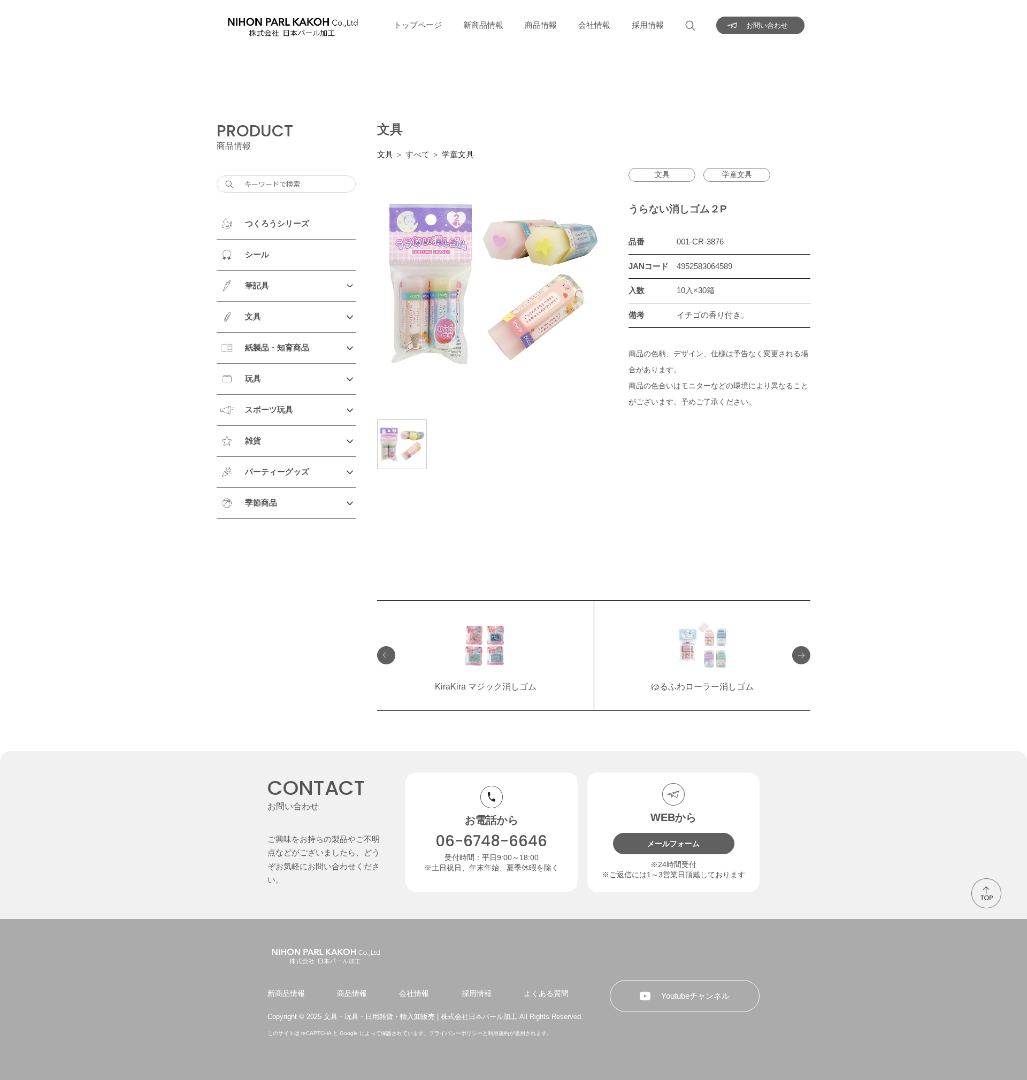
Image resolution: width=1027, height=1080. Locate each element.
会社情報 (594, 24)
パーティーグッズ (277, 471)
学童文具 (458, 154)
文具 (253, 316)
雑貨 (253, 440)
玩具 (253, 378)
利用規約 (498, 1033)
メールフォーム (673, 843)
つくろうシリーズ (277, 223)
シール (257, 254)
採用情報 (648, 24)
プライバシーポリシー (455, 1033)
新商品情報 (483, 24)
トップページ (418, 24)
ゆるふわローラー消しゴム (702, 686)
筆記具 (257, 285)
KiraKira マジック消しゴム (486, 686)
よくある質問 (546, 993)
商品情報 (541, 24)
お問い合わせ (767, 25)
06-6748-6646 (491, 841)
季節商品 (261, 502)
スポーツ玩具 (269, 409)
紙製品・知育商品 (277, 347)
